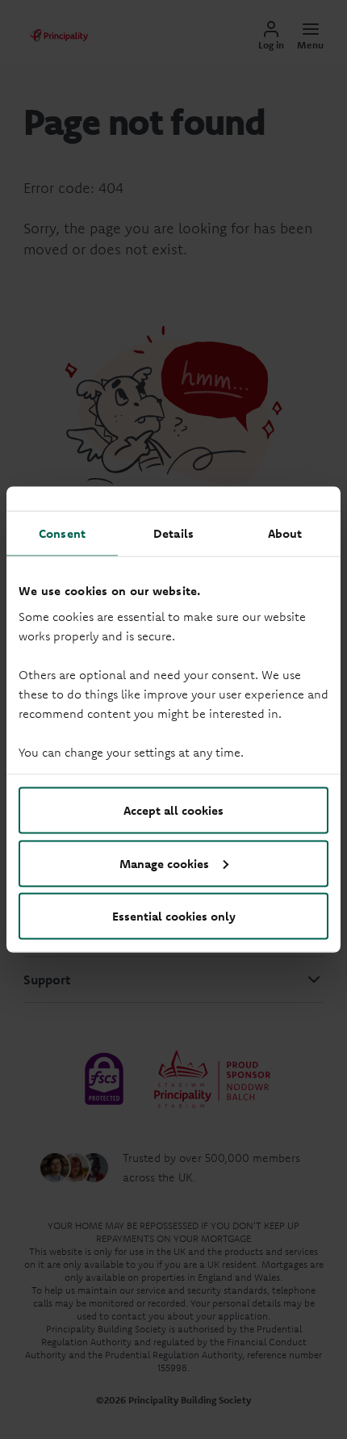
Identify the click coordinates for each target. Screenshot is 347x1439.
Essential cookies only (174, 916)
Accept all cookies (173, 810)
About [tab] (285, 533)
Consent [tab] (62, 533)
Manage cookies (164, 863)
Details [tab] (173, 533)
